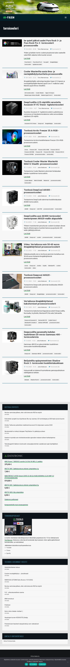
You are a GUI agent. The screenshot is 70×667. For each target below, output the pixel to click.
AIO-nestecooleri (29, 93)
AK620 (26, 294)
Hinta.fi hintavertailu (9, 641)
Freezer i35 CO (60, 152)
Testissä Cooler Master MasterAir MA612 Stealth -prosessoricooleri (41, 162)
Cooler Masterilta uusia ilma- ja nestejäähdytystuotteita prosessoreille (43, 72)
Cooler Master (40, 93)
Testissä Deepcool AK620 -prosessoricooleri (37, 276)
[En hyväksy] (68, 662)
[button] (65, 17)
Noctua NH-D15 (42, 320)
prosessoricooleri (40, 154)
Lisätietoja (42, 664)
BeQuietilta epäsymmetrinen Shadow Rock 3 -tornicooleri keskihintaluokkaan (43, 362)
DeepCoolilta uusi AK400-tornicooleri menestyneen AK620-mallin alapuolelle (43, 217)
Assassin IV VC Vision (30, 123)
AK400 (26, 209)
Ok (26, 664)
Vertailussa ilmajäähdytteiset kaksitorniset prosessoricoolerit (40, 302)
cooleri (39, 237)
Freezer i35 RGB (29, 154)
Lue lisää (27, 58)
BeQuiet (27, 379)
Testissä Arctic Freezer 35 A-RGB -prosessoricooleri (41, 131)
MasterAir (46, 180)
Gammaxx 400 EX (36, 353)
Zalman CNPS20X (43, 322)
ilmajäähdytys (54, 62)
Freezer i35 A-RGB (49, 152)
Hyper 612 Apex (49, 93)
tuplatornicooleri (37, 64)
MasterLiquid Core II (46, 95)
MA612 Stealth (38, 180)
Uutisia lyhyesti (12, 407)
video (34, 268)
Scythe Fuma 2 (52, 320)
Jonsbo (39, 265)
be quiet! (46, 62)
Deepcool (40, 123)
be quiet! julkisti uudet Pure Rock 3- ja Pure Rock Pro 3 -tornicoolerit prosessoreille (42, 43)
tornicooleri (28, 64)
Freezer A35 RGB (29, 152)
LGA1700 (39, 209)
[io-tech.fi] (8, 17)
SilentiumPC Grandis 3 (31, 322)
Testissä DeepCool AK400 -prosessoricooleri (37, 191)
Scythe (44, 265)
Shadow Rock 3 (35, 379)
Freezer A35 (33, 149)
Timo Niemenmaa (43, 49)
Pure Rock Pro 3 (37, 62)
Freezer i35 (39, 152)
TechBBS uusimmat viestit (16, 561)
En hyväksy (33, 664)
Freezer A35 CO (55, 149)
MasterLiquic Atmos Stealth (32, 95)
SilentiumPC (51, 265)
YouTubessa (8, 540)
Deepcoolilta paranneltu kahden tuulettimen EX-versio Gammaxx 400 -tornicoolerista (42, 334)
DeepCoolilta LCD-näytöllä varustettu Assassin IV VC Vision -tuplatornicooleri (44, 103)
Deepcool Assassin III (31, 320)
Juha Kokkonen (42, 136)
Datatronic (14, 456)
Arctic (26, 149)
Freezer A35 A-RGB (43, 149)
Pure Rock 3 (28, 62)
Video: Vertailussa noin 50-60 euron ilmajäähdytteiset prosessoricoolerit (42, 245)
